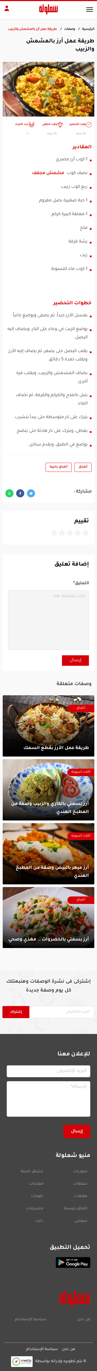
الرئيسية (88, 29)
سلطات (80, 1184)
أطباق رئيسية (75, 1209)
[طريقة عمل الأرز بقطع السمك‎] (48, 726)
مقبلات (80, 1196)
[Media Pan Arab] (22, 1361)
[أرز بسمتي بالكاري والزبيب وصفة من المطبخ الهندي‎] (48, 789)
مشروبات (34, 1209)
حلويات (37, 1196)
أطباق (83, 467)
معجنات (36, 1184)
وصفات (69, 29)
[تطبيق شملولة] (48, 1262)
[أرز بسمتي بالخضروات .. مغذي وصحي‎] (48, 917)
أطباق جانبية (58, 467)
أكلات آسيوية (80, 772)
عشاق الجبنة (32, 1172)
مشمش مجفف (48, 173)
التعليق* (81, 583)
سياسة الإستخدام (30, 1320)
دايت (39, 1221)
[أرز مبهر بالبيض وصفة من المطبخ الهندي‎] (48, 853)
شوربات (80, 1172)
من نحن (83, 1320)
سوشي (80, 1221)
